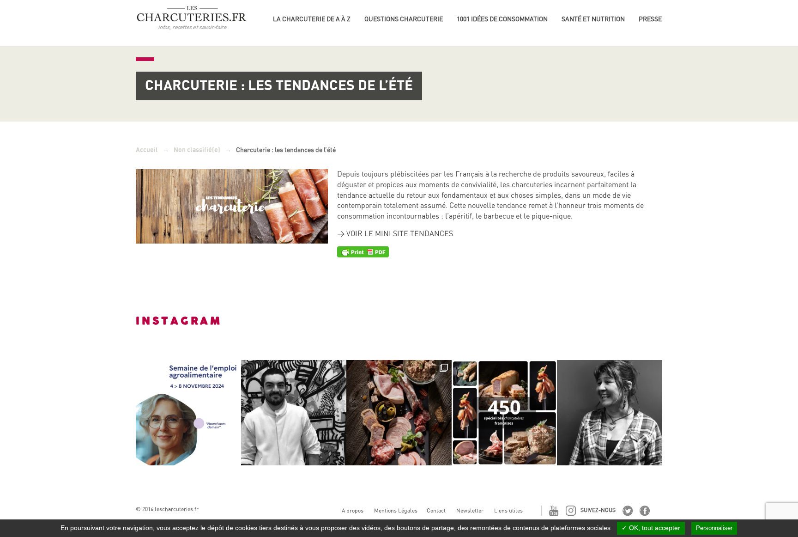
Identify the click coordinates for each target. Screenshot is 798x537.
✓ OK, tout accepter (651, 527)
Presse (650, 19)
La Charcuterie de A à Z (312, 19)
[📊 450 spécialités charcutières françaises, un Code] (504, 412)
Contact (436, 510)
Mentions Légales (395, 510)
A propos (352, 510)
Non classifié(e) (197, 149)
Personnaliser (714, 528)
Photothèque (661, 32)
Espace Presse (662, 17)
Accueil (147, 149)
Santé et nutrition (593, 19)
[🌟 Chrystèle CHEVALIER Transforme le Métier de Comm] (609, 412)
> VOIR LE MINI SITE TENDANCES (395, 233)
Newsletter (470, 510)
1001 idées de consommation (502, 19)
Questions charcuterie (403, 19)
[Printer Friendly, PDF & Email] (363, 251)
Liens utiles (508, 510)
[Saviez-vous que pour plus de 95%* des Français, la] (399, 412)
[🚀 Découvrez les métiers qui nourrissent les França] (188, 412)
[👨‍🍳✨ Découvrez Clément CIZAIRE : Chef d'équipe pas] (293, 412)
